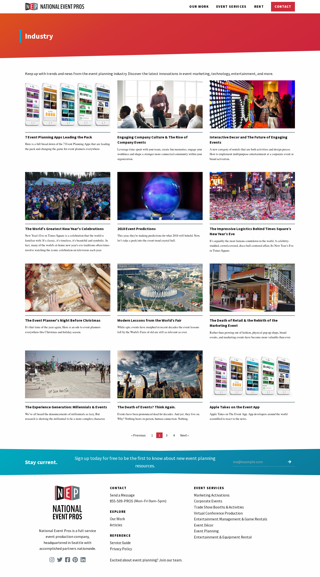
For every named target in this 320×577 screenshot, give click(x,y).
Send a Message (122, 495)
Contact (283, 6)
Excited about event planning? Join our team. (146, 560)
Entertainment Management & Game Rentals (230, 519)
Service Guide (120, 542)
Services (231, 6)
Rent (259, 6)
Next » (184, 435)
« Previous (138, 435)
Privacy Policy (121, 548)
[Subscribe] (289, 462)
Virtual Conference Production (218, 513)
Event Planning (206, 531)
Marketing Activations (212, 495)
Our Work (199, 6)
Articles (116, 524)
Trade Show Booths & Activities (219, 507)
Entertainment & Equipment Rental (223, 537)
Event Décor (203, 525)
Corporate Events (208, 501)
